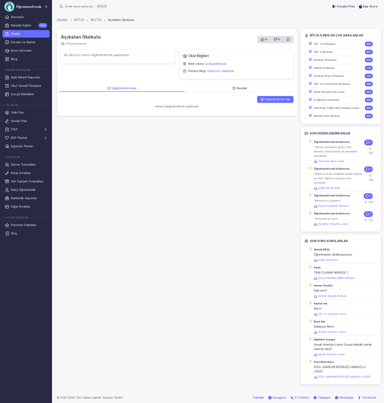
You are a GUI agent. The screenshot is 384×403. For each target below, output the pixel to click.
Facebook (368, 397)
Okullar (62, 20)
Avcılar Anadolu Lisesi (332, 331)
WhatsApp (346, 397)
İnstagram (279, 397)
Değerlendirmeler (124, 88)
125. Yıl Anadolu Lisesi (332, 313)
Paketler (258, 397)
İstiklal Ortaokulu (324, 67)
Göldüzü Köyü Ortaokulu (329, 75)
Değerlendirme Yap (277, 99)
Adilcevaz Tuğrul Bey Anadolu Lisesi (336, 107)
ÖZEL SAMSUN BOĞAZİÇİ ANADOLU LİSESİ (344, 376)
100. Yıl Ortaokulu (324, 43)
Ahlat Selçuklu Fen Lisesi (329, 91)
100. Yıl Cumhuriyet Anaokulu (332, 83)
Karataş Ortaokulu (325, 59)
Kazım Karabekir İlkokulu (333, 205)
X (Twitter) (301, 397)
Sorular (242, 88)
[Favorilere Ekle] (288, 39)
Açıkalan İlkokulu (121, 20)
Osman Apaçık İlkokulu (332, 295)
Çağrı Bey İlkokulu (329, 187)
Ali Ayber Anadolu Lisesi (333, 223)
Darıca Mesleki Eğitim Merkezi (336, 277)
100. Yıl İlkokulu (323, 51)
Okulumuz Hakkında (220, 71)
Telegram (324, 397)
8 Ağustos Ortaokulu (326, 99)
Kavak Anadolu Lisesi (331, 354)
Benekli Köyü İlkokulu (327, 115)
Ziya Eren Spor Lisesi (331, 161)
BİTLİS (79, 20)
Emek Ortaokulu (328, 259)
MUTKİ (96, 20)
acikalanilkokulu (215, 64)
